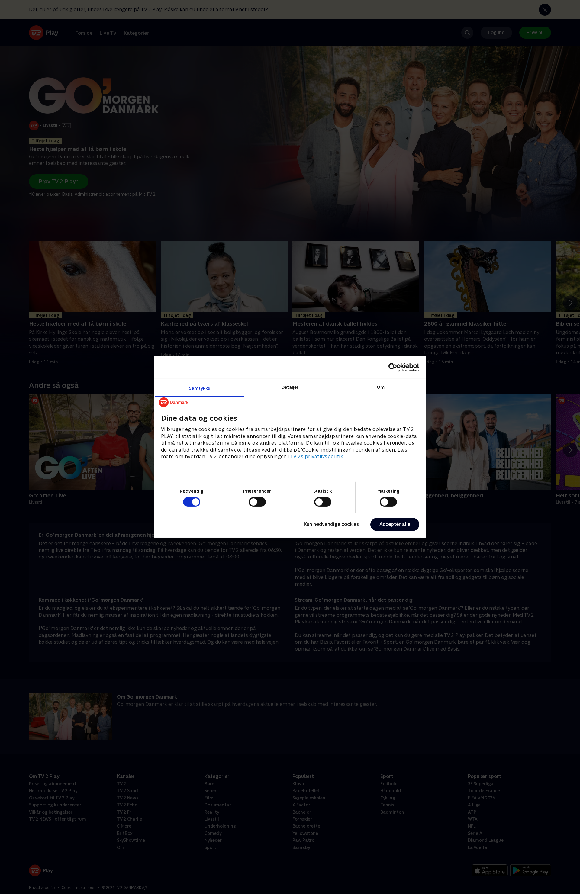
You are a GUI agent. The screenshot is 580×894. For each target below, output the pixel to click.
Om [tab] (381, 387)
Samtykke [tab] (199, 388)
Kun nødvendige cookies (331, 524)
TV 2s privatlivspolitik (316, 456)
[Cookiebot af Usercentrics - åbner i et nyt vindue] (392, 367)
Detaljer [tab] (290, 387)
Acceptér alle (394, 524)
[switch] (257, 502)
